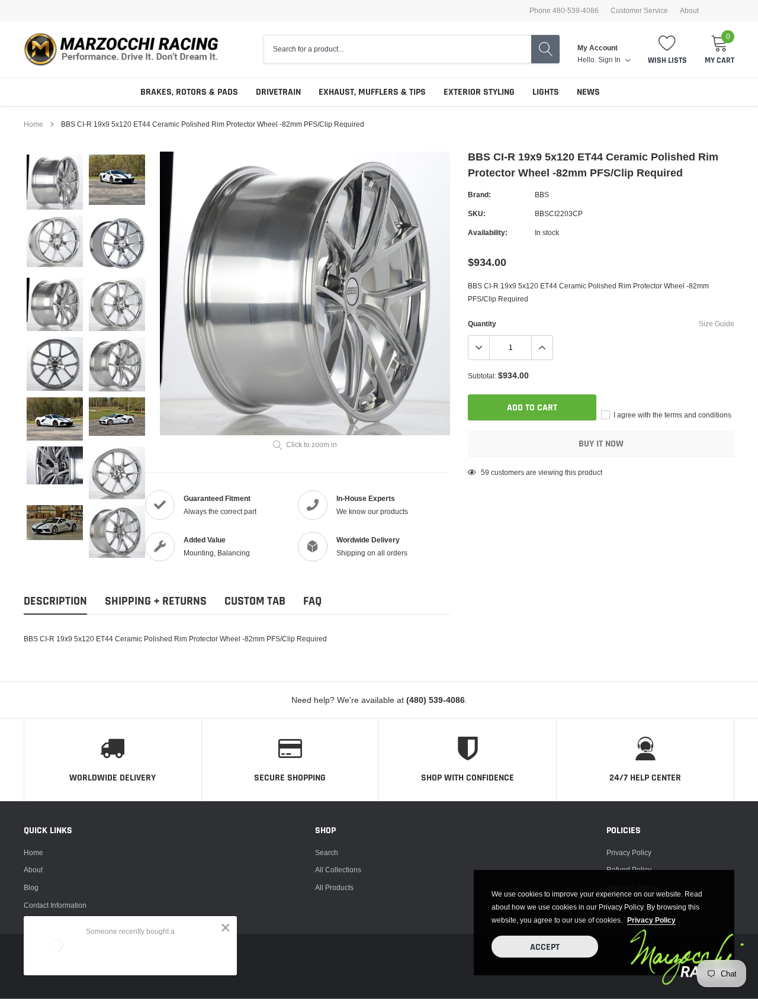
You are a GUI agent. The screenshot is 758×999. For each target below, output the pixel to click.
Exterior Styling (479, 92)
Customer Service (639, 10)
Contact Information (55, 905)
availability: (488, 232)
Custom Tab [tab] (254, 601)
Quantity (482, 323)
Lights (545, 92)
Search (326, 852)
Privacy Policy (628, 852)
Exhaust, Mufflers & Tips (372, 92)
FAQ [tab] (312, 601)
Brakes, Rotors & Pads (189, 92)
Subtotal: (482, 375)
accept (545, 947)
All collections (338, 869)
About (689, 10)
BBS (542, 194)
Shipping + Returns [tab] (156, 601)
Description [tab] (55, 601)
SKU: (477, 213)
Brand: (479, 194)
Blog (31, 887)
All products (334, 887)
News (588, 92)
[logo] (127, 49)
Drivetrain (278, 92)
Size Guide (716, 323)
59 (485, 472)
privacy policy (651, 920)
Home (33, 124)
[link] (55, 182)
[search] (545, 49)
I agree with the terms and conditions (671, 414)
